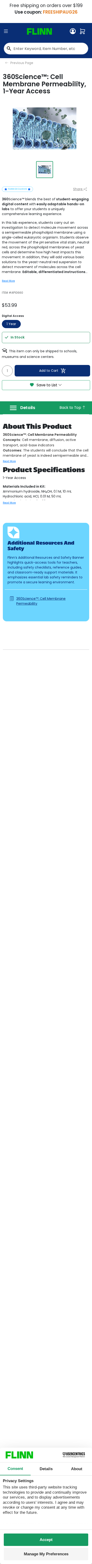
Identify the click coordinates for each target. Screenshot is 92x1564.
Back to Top (70, 407)
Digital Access (13, 316)
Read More (8, 281)
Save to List (47, 385)
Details (27, 407)
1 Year (11, 324)
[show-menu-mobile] (6, 31)
